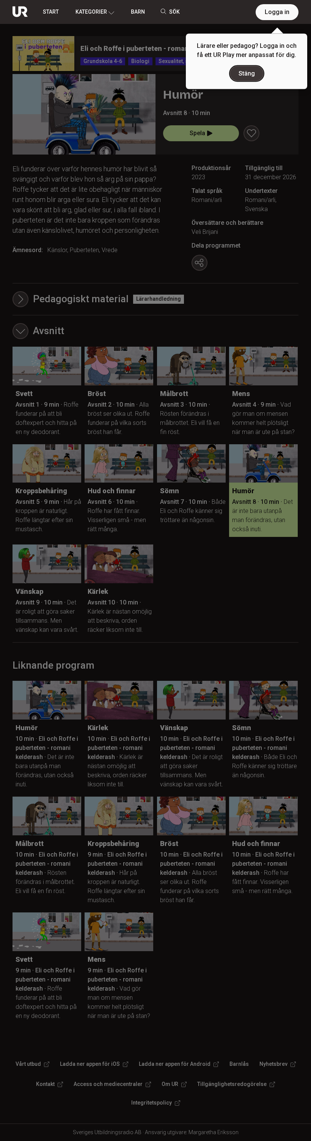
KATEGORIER (91, 12)
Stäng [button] (247, 73)
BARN (138, 12)
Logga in (277, 12)
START (51, 12)
